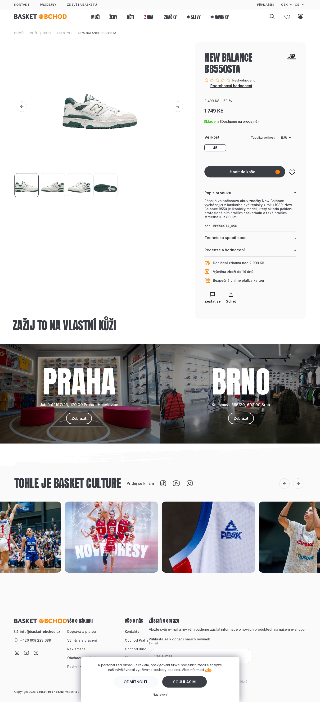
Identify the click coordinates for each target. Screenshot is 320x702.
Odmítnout (136, 681)
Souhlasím (184, 681)
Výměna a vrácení (82, 640)
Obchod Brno (135, 649)
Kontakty (132, 632)
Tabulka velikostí (263, 137)
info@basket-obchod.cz (40, 632)
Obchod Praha (137, 640)
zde (208, 670)
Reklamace (76, 649)
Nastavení (160, 694)
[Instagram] (189, 483)
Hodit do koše (242, 171)
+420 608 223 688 (35, 640)
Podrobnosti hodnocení (231, 85)
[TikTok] (163, 483)
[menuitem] (95, 16)
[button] (22, 106)
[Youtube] (176, 483)
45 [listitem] (215, 148)
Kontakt (22, 4)
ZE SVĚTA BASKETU (82, 4)
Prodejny (48, 4)
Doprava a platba (81, 632)
